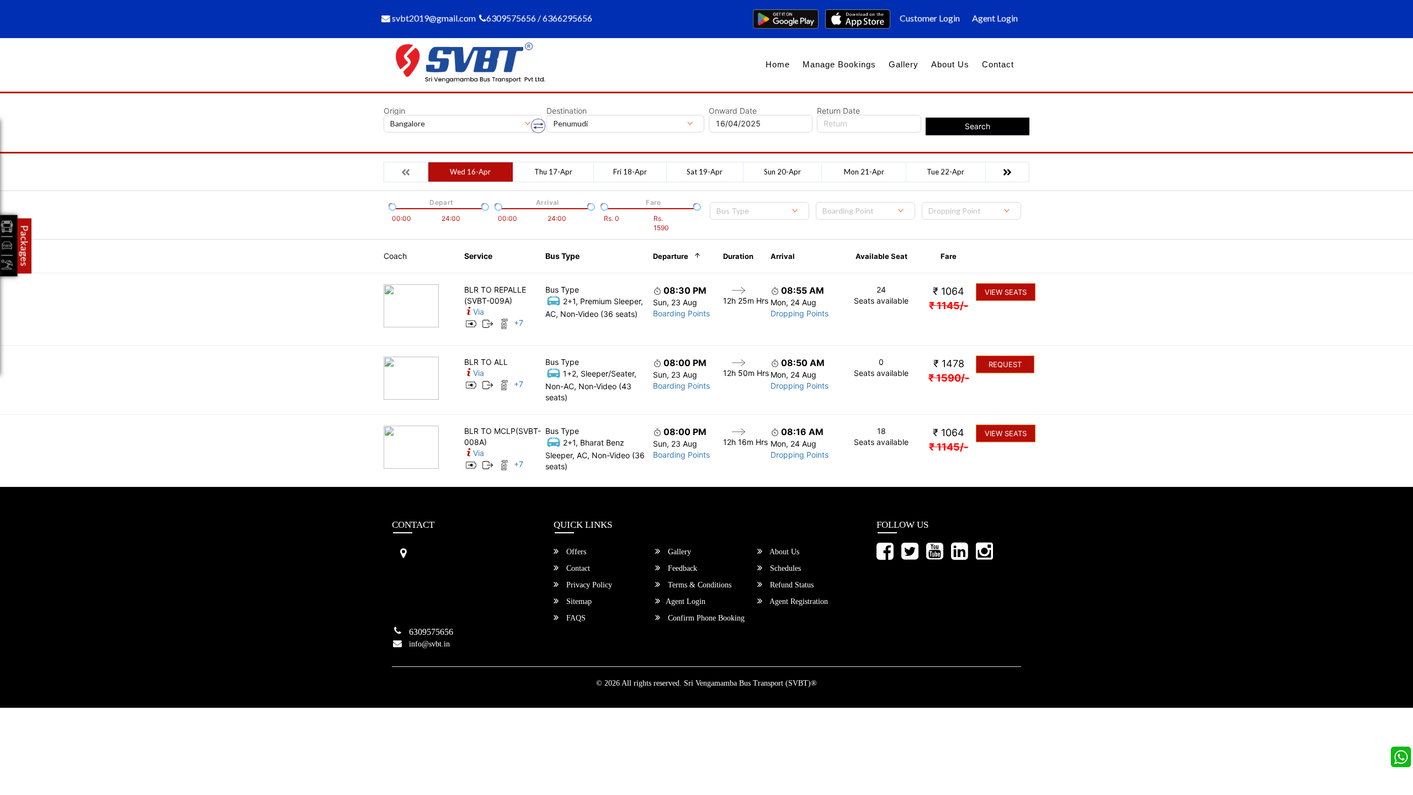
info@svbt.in (429, 644)
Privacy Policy (588, 585)
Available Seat (881, 256)
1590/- (948, 378)
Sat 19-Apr (705, 171)
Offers (575, 552)
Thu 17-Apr (553, 171)
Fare (949, 256)
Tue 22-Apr (945, 171)
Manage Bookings (839, 64)
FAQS (575, 618)
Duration (738, 256)
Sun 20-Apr (782, 171)
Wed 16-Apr (470, 171)
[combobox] (759, 211)
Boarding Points (681, 313)
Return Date (838, 111)
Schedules (784, 568)
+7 (518, 322)
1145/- (948, 305)
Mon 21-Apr (864, 171)
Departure (670, 256)
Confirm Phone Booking (705, 618)
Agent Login (995, 18)
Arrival (783, 256)
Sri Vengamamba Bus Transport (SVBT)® (750, 683)
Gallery (903, 64)
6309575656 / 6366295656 (539, 18)
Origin (394, 111)
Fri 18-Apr (630, 171)
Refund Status (791, 585)
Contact (998, 64)
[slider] (391, 206)
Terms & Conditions (698, 585)
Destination (566, 111)
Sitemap (578, 601)
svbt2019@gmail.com (433, 18)
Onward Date (733, 111)
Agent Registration (798, 601)
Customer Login (930, 18)
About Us (950, 64)
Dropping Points (799, 313)
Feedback (681, 568)
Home (778, 64)
